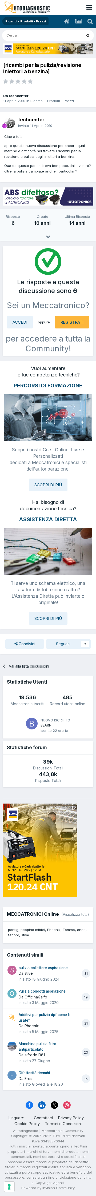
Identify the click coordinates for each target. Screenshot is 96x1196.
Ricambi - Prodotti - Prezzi (52, 101)
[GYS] (48, 48)
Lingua (14, 1117)
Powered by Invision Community (48, 1188)
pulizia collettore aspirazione (43, 968)
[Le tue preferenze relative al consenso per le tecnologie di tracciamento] (9, 1187)
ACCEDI (20, 322)
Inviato (35, 125)
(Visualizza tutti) (75, 914)
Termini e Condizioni (63, 1123)
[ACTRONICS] (48, 196)
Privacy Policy (71, 1117)
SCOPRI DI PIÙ (48, 484)
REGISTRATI (72, 322)
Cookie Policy (27, 1123)
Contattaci (43, 1117)
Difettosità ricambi (34, 1073)
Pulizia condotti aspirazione (42, 991)
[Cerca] (88, 35)
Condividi (26, 643)
